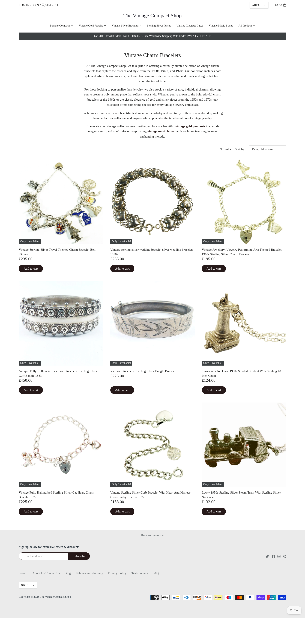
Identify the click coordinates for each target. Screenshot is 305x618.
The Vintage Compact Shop (152, 15)
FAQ (155, 573)
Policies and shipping (89, 573)
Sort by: (240, 149)
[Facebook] (273, 556)
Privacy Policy (117, 573)
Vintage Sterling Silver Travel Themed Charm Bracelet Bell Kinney (57, 252)
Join (35, 5)
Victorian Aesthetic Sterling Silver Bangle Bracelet (143, 371)
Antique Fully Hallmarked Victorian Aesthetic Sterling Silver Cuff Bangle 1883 (58, 373)
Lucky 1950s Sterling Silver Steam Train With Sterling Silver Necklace (241, 495)
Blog (68, 573)
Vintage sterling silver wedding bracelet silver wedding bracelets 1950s (151, 252)
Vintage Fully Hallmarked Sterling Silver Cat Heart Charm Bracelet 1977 (56, 495)
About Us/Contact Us (46, 573)
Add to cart (31, 268)
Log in (24, 5)
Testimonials (139, 573)
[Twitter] (267, 556)
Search (23, 573)
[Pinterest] (284, 556)
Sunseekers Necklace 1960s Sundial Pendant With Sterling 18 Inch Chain (241, 373)
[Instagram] (278, 556)
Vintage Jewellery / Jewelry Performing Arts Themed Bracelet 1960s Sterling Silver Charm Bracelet (242, 252)
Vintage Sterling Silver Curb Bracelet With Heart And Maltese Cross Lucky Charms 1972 (150, 495)
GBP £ (255, 5)
